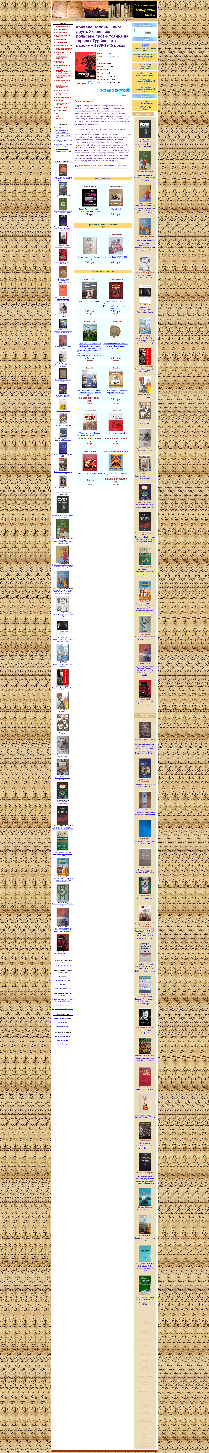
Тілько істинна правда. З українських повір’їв (62, 802)
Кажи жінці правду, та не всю (63, 487)
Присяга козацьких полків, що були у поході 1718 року (62, 542)
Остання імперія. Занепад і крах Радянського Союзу (62, 640)
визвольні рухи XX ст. (63, 90)
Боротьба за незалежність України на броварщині (89, 210)
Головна (79, 20)
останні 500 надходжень (63, 965)
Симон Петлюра (62, 1044)
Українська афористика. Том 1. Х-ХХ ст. (145, 785)
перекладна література (63, 97)
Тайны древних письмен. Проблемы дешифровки (144, 1145)
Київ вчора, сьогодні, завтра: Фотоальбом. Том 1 (144, 1060)
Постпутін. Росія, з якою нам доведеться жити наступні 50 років (62, 828)
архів (57, 116)
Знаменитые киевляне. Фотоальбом (62, 778)
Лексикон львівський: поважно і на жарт (63, 263)
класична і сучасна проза (64, 45)
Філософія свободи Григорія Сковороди (63, 315)
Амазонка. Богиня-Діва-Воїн (90, 473)
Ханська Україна (62, 756)
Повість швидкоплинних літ (144, 1239)
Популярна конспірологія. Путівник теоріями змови (62, 516)
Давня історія (60, 127)
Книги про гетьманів (62, 1005)
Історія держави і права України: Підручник (63, 395)
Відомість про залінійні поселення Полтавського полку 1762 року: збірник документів (62, 566)
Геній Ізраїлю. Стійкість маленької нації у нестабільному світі (63, 280)
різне (57, 113)
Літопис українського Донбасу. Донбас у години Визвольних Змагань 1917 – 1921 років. (62, 929)
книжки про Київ (61, 39)
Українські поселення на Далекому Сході (62, 904)
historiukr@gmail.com (145, 103)
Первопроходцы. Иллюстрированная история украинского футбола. (63, 331)
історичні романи (61, 32)
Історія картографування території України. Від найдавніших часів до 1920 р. (144, 1300)
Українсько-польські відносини (62, 1009)
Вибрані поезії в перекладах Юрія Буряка (63, 472)
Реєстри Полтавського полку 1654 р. (63, 455)
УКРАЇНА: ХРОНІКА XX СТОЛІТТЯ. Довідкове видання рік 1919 (144, 1267)
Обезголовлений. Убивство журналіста (63, 347)
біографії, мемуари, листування (62, 86)
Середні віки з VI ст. (62, 130)
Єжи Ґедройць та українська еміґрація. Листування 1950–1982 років (63, 364)
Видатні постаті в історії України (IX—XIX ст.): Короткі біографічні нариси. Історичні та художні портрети (144, 933)
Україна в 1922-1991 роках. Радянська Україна (64, 145)
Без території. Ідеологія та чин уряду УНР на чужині (63, 439)
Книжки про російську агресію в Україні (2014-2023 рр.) (62, 1000)
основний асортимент (63, 26)
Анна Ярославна (62, 1040)
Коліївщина (62, 711)
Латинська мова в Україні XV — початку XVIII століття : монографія (144, 1000)
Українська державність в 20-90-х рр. (145, 842)
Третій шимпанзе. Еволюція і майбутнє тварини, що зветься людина (62, 854)
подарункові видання (63, 80)
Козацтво (62, 984)
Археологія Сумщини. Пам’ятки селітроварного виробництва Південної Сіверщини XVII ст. (62, 591)
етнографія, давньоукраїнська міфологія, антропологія (64, 71)
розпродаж (59, 100)
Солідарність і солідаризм (63, 425)
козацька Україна (61, 42)
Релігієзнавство (61, 110)
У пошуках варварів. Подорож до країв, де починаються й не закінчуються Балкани (62, 880)
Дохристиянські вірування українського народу (116, 391)
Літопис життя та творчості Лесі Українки (145, 871)
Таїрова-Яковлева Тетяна (62, 1018)
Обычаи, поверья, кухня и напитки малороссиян (145, 813)
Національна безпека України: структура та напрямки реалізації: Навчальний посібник (145, 1179)
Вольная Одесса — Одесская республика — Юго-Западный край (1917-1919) (63, 178)
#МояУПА (62, 733)
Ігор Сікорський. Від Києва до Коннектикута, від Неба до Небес (90, 392)
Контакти (116, 20)
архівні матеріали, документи (62, 57)
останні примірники (62, 29)
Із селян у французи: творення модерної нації (63, 246)
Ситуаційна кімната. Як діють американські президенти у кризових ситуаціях (63, 228)
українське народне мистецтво (62, 103)
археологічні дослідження (60, 61)
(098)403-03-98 (145, 107)
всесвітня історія (61, 107)
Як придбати (128, 20)
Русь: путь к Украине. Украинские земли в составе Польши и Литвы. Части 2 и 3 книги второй (116, 304)
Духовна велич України (63, 195)
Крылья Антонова (144, 1209)
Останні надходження (96, 20)
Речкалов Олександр (62, 1026)
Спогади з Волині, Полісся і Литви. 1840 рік (62, 615)
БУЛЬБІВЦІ (116, 209)
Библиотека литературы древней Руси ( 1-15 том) (144, 1116)
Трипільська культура (62, 980)
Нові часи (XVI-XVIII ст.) (63, 133)
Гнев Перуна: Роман (144, 1089)
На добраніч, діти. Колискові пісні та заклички (116, 474)
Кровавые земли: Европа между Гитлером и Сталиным (89, 434)
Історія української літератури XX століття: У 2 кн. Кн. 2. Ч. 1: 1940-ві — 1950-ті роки (145, 967)
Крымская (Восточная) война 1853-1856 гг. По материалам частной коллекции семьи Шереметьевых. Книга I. (145, 748)
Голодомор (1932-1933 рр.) (62, 988)
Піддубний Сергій (62, 1022)
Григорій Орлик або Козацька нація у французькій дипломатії (115, 346)
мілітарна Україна (61, 83)
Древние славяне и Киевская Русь (90, 258)
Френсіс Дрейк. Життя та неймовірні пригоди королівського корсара (62, 664)
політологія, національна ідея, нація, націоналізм (64, 48)
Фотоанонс (59, 119)
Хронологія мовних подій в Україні (63, 380)
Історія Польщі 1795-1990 (116, 257)
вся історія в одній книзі (63, 151)
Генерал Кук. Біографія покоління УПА (62, 688)
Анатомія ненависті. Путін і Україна (62, 954)
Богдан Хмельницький (62, 1036)
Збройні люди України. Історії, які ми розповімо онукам (63, 211)
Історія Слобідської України (145, 899)
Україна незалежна (62, 149)
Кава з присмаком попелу (90, 301)
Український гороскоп (63, 411)
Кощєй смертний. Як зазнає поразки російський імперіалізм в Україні (63, 299)
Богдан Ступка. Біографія (144, 1031)
